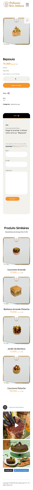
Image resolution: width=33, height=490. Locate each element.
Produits (12, 55)
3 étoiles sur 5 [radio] (16, 146)
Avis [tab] (16, 116)
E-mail (8, 160)
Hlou (18, 55)
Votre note (9, 146)
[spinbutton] (16, 78)
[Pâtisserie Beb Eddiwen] (14, 4)
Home (5, 55)
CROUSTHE (25, 55)
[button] (28, 79)
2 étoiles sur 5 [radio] (15, 146)
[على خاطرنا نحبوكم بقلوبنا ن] (16, 453)
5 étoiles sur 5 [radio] (19, 146)
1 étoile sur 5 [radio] (13, 146)
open (27, 20)
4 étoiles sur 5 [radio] (18, 146)
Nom (7, 150)
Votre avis (9, 170)
